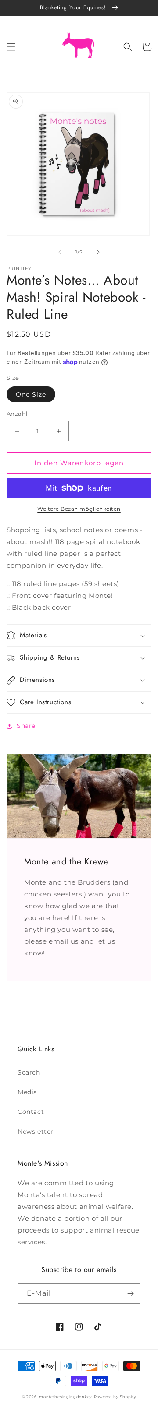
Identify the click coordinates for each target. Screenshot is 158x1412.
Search (29, 1072)
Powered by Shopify (115, 1396)
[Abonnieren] (130, 1293)
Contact (31, 1112)
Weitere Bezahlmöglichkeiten (79, 509)
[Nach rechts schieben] (98, 252)
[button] (11, 46)
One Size (31, 394)
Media (27, 1092)
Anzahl (17, 413)
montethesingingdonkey (65, 1396)
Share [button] (26, 726)
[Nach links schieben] (59, 252)
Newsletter (36, 1131)
